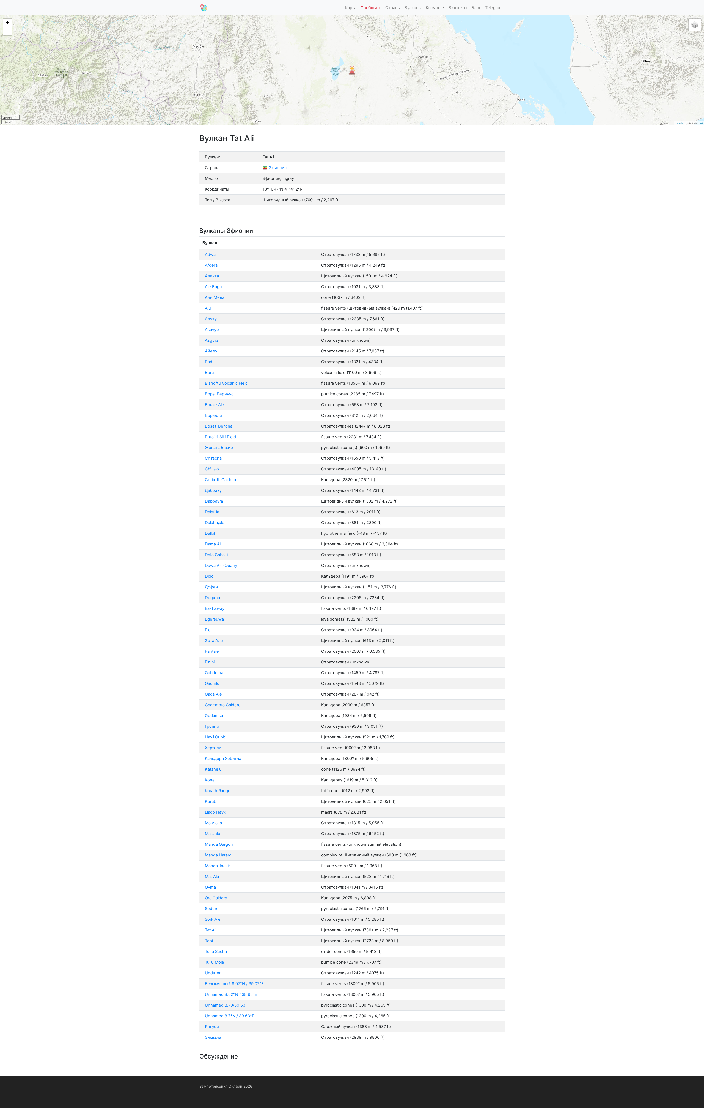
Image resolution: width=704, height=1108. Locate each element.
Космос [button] (433, 7)
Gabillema (214, 672)
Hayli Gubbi (215, 737)
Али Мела (214, 297)
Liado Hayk (215, 812)
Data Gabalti (216, 554)
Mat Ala (212, 876)
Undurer (213, 973)
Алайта (212, 276)
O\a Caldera (216, 897)
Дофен (211, 587)
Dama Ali (213, 544)
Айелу (211, 351)
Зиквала (213, 1037)
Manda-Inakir (217, 865)
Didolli (210, 576)
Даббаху (213, 490)
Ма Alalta (213, 822)
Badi (209, 361)
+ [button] (7, 22)
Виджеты (458, 7)
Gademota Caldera (222, 704)
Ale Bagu (213, 286)
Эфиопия (277, 167)
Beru (209, 372)
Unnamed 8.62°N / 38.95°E (231, 994)
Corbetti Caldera (220, 479)
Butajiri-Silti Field (220, 436)
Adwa (210, 254)
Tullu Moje (214, 962)
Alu (208, 308)
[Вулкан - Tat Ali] (352, 70)
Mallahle (212, 833)
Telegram (494, 7)
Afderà (211, 265)
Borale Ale (214, 404)
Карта (350, 7)
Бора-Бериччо (219, 394)
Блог (476, 7)
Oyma (210, 887)
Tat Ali (210, 930)
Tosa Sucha (216, 951)
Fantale (212, 651)
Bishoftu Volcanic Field (226, 383)
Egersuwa (214, 619)
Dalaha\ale (214, 522)
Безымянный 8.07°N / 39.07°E (234, 983)
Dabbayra (214, 501)
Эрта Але (214, 640)
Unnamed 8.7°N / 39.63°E (229, 1015)
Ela (207, 629)
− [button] (7, 30)
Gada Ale (213, 694)
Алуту (211, 318)
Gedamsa (214, 715)
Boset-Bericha (218, 426)
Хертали (213, 747)
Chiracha (213, 458)
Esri (700, 123)
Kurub (210, 801)
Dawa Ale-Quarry (221, 565)
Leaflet (680, 123)
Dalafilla (212, 511)
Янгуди (212, 1026)
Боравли (213, 415)
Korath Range (217, 790)
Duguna (212, 597)
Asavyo (212, 329)
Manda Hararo (218, 855)
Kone (210, 780)
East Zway (214, 608)
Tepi (209, 940)
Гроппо (212, 726)
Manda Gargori (219, 844)
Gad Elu (212, 683)
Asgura (211, 340)
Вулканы (413, 7)
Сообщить (371, 7)
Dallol (210, 533)
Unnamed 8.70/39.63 (225, 1005)
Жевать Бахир (219, 447)
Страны (393, 7)
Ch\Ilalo (212, 469)
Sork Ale (213, 919)
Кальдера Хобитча (223, 758)
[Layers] (695, 25)
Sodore (212, 908)
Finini (210, 662)
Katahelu (213, 769)
